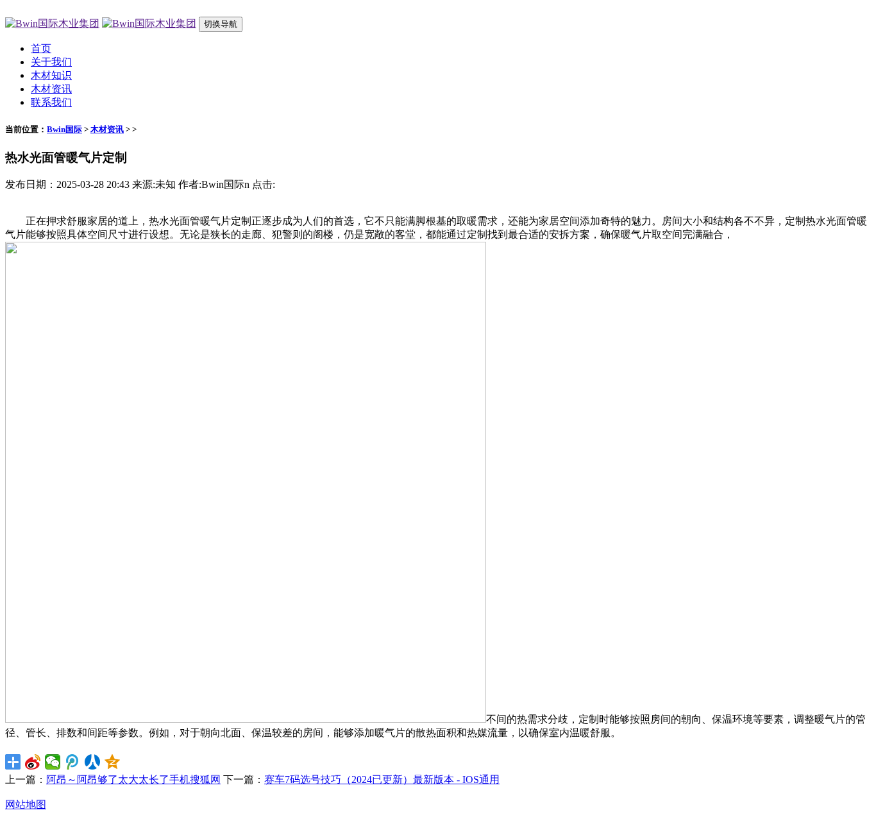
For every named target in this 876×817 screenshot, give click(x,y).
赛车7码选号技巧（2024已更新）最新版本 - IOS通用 (382, 779)
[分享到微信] (53, 762)
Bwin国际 (64, 129)
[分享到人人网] (93, 762)
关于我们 (51, 61)
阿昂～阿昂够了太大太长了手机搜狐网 (133, 779)
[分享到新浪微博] (33, 762)
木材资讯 (51, 88)
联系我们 (51, 102)
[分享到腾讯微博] (73, 762)
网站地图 (25, 804)
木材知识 (51, 75)
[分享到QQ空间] (113, 762)
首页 (41, 48)
